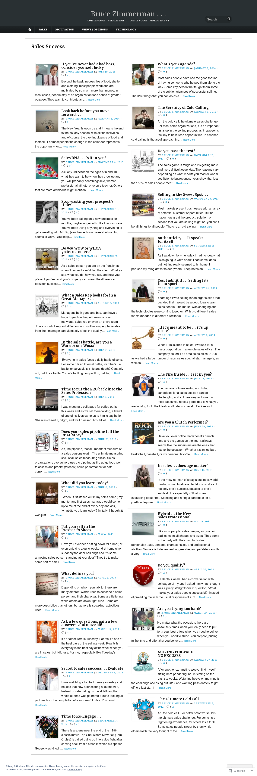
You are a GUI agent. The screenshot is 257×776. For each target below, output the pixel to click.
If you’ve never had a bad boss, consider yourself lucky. (88, 66)
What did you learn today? (84, 483)
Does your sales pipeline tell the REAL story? (90, 433)
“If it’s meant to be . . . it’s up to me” (183, 329)
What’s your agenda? (176, 64)
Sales (42, 29)
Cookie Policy (75, 769)
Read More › (94, 99)
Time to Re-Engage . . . (81, 716)
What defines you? (77, 573)
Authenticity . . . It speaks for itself (181, 240)
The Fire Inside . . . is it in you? (185, 374)
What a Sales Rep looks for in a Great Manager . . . (88, 297)
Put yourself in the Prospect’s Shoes (78, 528)
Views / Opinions (95, 29)
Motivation (64, 29)
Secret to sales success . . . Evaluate (92, 668)
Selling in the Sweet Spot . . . (183, 194)
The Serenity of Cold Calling (183, 107)
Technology (126, 29)
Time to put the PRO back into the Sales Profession (91, 391)
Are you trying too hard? (179, 609)
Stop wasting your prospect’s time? (87, 203)
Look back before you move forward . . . (85, 112)
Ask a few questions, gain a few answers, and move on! (89, 623)
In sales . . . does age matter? (183, 466)
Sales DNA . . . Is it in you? (83, 158)
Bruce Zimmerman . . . (128, 14)
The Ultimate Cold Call (178, 699)
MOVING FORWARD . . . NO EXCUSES (178, 654)
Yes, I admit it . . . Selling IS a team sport (183, 282)
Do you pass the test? (176, 151)
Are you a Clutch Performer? (183, 422)
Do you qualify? (171, 565)
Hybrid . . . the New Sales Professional (174, 515)
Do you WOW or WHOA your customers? (81, 250)
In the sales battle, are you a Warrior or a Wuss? (86, 344)
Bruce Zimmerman (79, 71)
